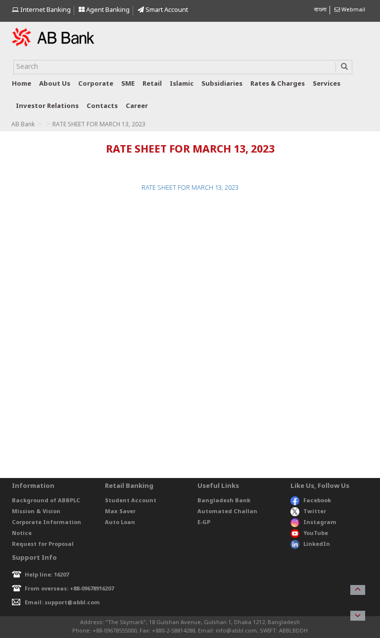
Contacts (102, 106)
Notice (22, 533)
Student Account (130, 500)
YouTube (315, 533)
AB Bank (23, 125)
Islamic (181, 84)
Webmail (352, 9)
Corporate (95, 84)
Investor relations (47, 106)
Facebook (317, 500)
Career (137, 106)
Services (326, 84)
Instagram (319, 522)
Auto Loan (120, 522)
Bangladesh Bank (223, 500)
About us (54, 84)
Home (21, 84)
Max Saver (120, 511)
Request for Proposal (43, 544)
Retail (152, 84)
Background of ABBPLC (46, 500)
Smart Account (166, 10)
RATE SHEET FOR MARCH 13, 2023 (190, 188)
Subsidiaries (221, 84)
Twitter (314, 511)
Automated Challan (227, 511)
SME (128, 84)
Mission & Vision (36, 511)
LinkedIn (316, 544)
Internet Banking (45, 10)
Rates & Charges (277, 84)
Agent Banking (107, 10)
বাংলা (320, 9)
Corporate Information (46, 522)
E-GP (203, 522)
